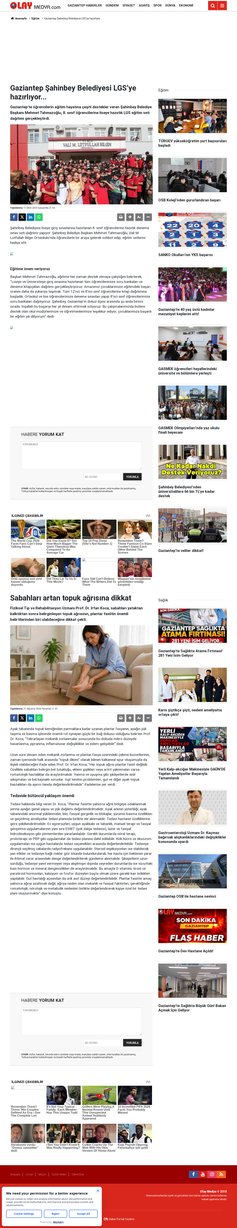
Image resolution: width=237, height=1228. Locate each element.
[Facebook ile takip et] (193, 1174)
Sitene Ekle (78, 1174)
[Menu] (222, 6)
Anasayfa (21, 18)
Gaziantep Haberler (85, 5)
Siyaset (128, 5)
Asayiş (144, 5)
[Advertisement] (118, 52)
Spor (157, 5)
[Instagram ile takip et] (212, 1174)
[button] (130, 217)
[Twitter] (22, 217)
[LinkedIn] (30, 217)
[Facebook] (14, 217)
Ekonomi (186, 5)
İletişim (42, 1174)
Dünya (170, 5)
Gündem (112, 5)
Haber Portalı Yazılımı (121, 1219)
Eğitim (35, 18)
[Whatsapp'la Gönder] (39, 217)
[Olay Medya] (35, 5)
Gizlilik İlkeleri (59, 1174)
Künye (29, 1174)
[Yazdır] (121, 217)
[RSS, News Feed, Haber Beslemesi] (221, 1174)
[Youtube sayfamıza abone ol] (202, 1174)
